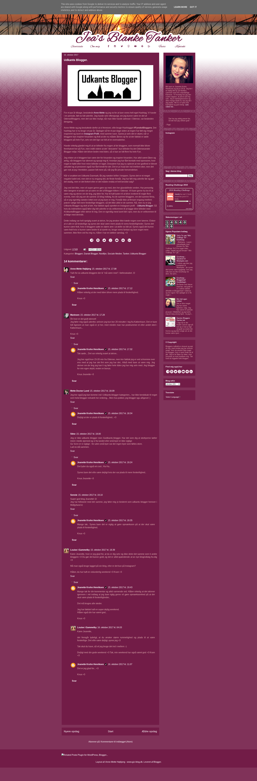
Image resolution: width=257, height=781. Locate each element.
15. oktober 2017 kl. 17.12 (120, 288)
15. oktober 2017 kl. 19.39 (102, 550)
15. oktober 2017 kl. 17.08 (104, 269)
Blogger (157, 762)
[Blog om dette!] (92, 249)
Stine (72, 434)
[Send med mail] (89, 249)
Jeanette (177, 194)
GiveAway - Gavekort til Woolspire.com (182, 259)
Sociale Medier (115, 254)
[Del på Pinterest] (100, 249)
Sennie (73, 495)
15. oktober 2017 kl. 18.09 (102, 391)
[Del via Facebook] (97, 249)
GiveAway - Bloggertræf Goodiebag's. (182, 280)
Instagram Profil (91, 134)
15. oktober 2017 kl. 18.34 (120, 413)
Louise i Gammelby (80, 550)
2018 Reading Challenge (179, 190)
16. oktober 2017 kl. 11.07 (120, 664)
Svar (72, 277)
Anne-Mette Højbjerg (80, 269)
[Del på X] (95, 249)
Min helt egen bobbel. (182, 300)
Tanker (126, 254)
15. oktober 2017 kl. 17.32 (120, 349)
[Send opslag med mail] (84, 249)
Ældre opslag (149, 731)
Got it (193, 7)
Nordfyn (103, 254)
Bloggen (79, 254)
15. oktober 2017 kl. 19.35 (120, 520)
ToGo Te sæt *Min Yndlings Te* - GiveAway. (184, 238)
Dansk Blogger (91, 254)
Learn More (180, 7)
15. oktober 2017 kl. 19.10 (90, 495)
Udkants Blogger (145, 206)
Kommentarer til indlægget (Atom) (117, 742)
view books (189, 209)
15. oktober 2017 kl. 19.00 (88, 434)
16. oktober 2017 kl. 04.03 (109, 627)
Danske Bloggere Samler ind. (183, 319)
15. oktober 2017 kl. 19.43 (120, 587)
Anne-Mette (99, 113)
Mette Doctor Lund (79, 391)
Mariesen (75, 315)
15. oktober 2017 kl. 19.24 (120, 462)
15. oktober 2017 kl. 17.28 (92, 315)
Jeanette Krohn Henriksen (90, 288)
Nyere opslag (71, 731)
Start (110, 731)
